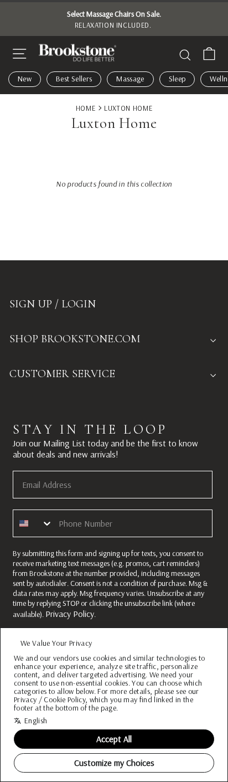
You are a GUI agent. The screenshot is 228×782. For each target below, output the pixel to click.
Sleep (177, 79)
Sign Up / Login (52, 304)
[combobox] (33, 523)
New (25, 79)
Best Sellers (74, 79)
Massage (130, 79)
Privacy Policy (69, 613)
